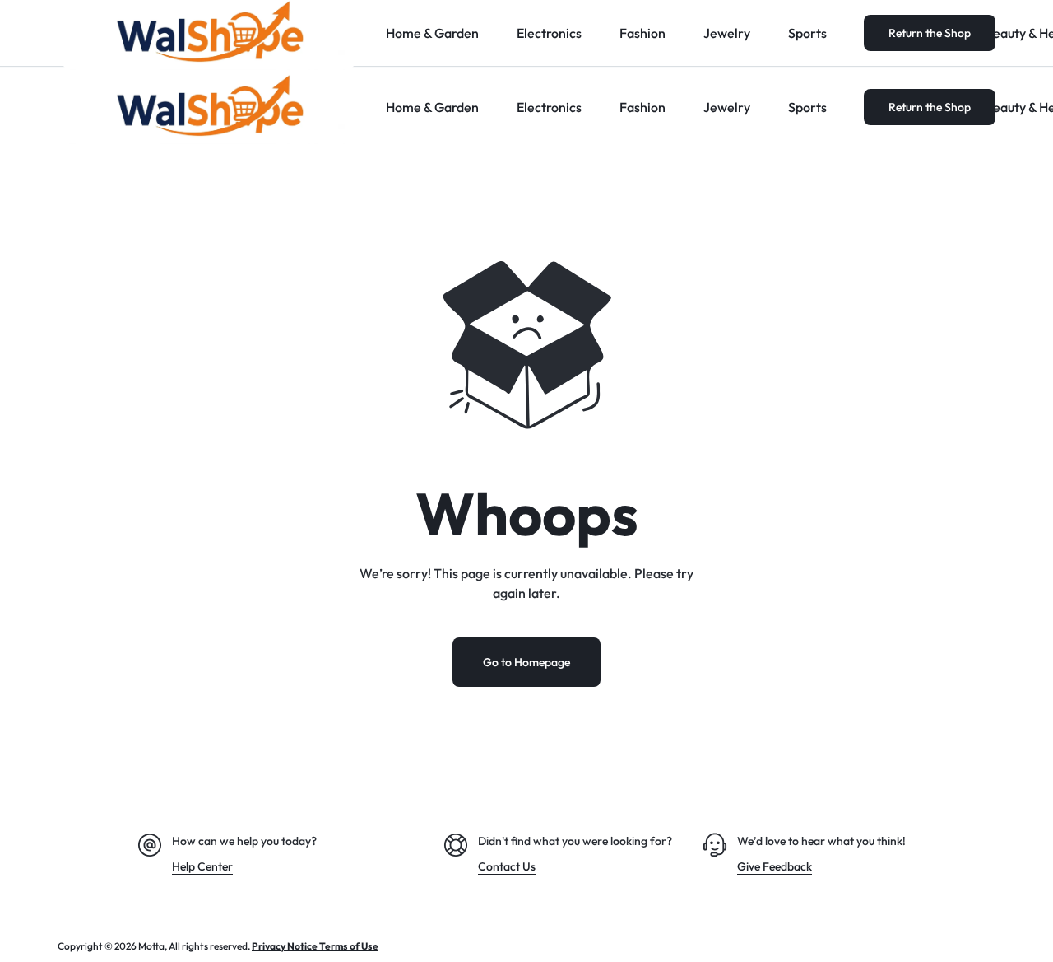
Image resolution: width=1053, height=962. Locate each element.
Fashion (642, 107)
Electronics (549, 107)
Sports (807, 107)
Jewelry (726, 107)
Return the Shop (929, 107)
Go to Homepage (526, 662)
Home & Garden (432, 107)
